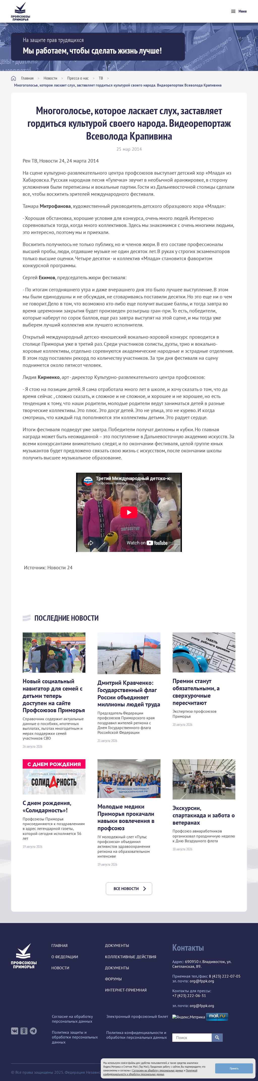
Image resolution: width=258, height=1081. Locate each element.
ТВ (101, 78)
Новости (50, 78)
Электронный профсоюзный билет (137, 1016)
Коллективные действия (130, 956)
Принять (234, 1068)
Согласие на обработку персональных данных (72, 1019)
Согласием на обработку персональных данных (157, 1070)
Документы (117, 945)
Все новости (126, 888)
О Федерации (64, 956)
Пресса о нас (78, 78)
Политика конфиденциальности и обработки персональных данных (136, 1035)
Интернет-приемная (126, 990)
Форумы (113, 979)
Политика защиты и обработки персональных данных (75, 1037)
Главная (27, 78)
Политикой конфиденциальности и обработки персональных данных (150, 1072)
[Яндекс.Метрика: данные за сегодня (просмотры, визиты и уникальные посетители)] (188, 1017)
